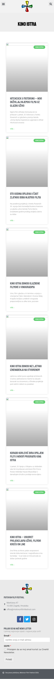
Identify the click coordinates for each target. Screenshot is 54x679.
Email (7, 635)
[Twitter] (27, 619)
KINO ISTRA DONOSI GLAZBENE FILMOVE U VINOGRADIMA (25, 285)
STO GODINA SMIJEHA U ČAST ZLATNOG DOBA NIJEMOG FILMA (25, 195)
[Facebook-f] (20, 619)
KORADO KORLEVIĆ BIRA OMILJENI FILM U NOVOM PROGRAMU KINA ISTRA (27, 456)
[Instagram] (34, 619)
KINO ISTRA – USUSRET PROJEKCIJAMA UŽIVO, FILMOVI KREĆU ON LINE (25, 540)
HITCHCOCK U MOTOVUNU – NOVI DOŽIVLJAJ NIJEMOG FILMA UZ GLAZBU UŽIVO (26, 102)
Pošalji (9, 659)
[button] (51, 4)
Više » (12, 129)
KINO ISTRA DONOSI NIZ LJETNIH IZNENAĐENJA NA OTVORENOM (26, 368)
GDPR (7, 646)
